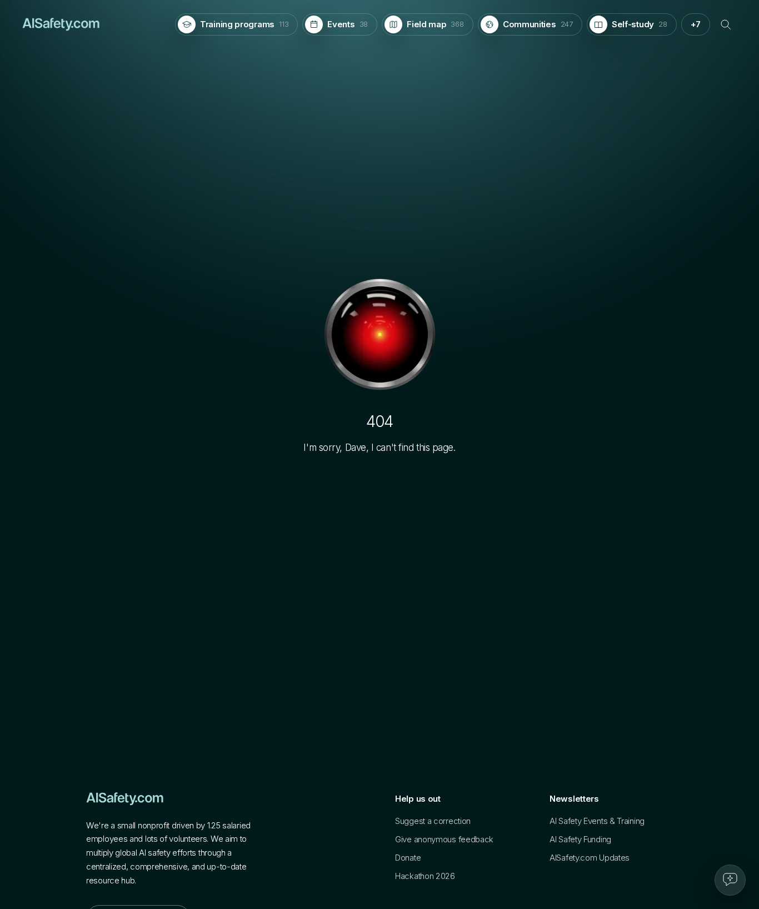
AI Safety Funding (580, 839)
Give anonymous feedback (444, 839)
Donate (408, 857)
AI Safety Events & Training (597, 821)
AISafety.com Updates (590, 857)
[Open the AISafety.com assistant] (730, 880)
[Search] (726, 24)
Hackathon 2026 (425, 876)
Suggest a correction (433, 821)
